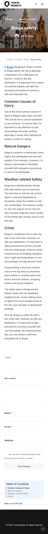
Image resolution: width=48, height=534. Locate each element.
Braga (10, 19)
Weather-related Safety (18, 493)
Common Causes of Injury (18, 488)
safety (8, 357)
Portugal (18, 59)
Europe (10, 59)
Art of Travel (27, 36)
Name (8, 413)
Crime (10, 496)
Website (8, 440)
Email (8, 426)
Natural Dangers (15, 491)
